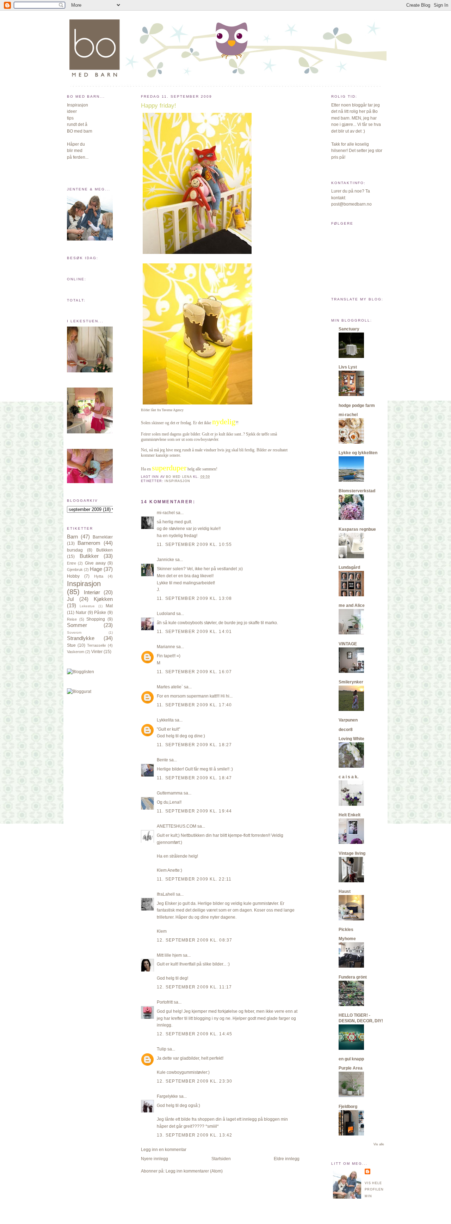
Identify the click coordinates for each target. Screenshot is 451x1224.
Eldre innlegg (286, 1158)
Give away (95, 563)
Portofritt (165, 1002)
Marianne (166, 646)
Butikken (104, 550)
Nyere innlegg (154, 1158)
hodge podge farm (357, 405)
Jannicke (165, 559)
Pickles (346, 929)
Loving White (351, 738)
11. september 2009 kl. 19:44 (194, 811)
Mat (109, 605)
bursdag (75, 550)
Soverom (74, 632)
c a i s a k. (348, 776)
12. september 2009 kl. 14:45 (195, 1033)
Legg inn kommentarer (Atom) (194, 1171)
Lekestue (87, 606)
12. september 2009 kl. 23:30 (195, 1081)
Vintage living (352, 853)
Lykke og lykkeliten (358, 452)
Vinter (97, 651)
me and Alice (352, 605)
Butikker (89, 556)
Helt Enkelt (349, 814)
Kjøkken (103, 599)
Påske (100, 612)
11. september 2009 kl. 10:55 (194, 544)
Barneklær (103, 537)
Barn (72, 537)
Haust (345, 891)
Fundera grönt (353, 977)
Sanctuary (349, 329)
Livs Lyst (348, 367)
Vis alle (378, 1144)
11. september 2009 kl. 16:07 (194, 671)
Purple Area (351, 1068)
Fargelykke (167, 1096)
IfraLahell (166, 894)
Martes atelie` (170, 686)
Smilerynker (351, 682)
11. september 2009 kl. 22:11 (194, 879)
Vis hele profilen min (374, 1189)
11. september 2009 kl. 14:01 (194, 631)
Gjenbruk (75, 569)
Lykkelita (165, 720)
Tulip (161, 1049)
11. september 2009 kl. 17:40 (194, 704)
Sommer (77, 625)
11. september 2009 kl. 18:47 (194, 777)
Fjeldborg (348, 1106)
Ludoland (166, 613)
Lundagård (349, 567)
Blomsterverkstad (357, 490)
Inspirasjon (84, 583)
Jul (70, 599)
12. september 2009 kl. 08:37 (195, 940)
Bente (162, 759)
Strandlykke (80, 638)
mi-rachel (166, 512)
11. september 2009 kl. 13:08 (194, 598)
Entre (71, 563)
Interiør (92, 592)
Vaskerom (75, 652)
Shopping (95, 619)
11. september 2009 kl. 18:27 (194, 744)
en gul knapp (351, 1058)
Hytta (98, 576)
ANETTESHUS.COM (176, 826)
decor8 (346, 729)
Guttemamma (170, 793)
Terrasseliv (96, 645)
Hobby (73, 576)
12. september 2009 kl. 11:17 (194, 987)
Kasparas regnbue (357, 529)
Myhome (347, 938)
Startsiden (221, 1158)
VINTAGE (348, 643)
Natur (81, 612)
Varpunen (348, 720)
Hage (96, 569)
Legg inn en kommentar (163, 1149)
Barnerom (89, 543)
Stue (71, 645)
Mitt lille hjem (169, 955)
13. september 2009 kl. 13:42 (195, 1135)
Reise (72, 619)
